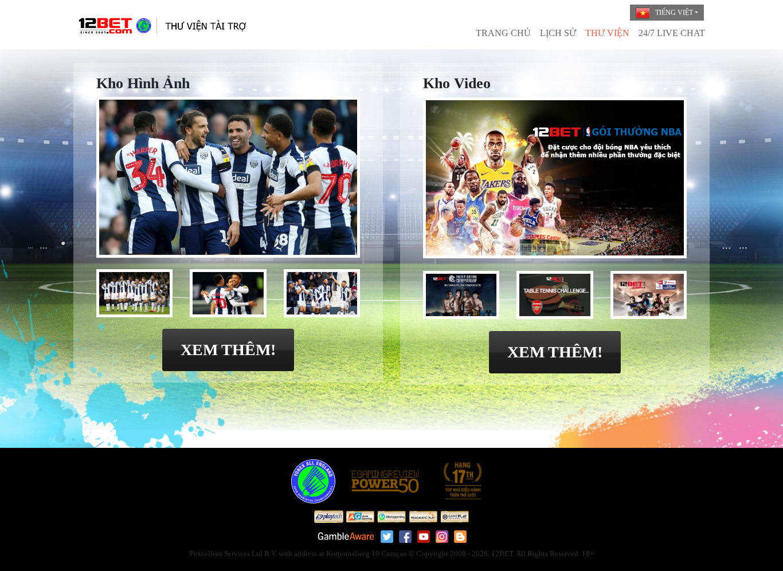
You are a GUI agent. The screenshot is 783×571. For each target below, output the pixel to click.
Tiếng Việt (674, 13)
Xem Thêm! (228, 350)
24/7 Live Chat (672, 33)
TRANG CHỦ (503, 33)
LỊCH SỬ (558, 33)
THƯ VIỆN (607, 33)
